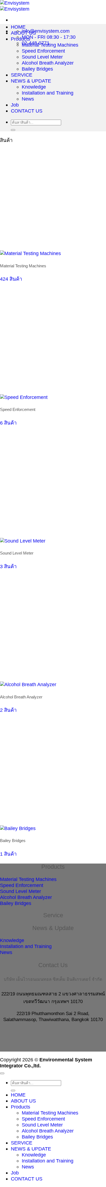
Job (15, 105)
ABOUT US (23, 33)
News (28, 99)
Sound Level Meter (42, 57)
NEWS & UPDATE (31, 81)
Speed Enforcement (43, 51)
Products (20, 39)
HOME (18, 27)
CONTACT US (26, 111)
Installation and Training (47, 93)
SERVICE (21, 75)
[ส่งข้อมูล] (13, 130)
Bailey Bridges (37, 69)
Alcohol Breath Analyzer (48, 63)
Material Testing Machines (50, 45)
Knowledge (34, 87)
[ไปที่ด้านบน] (2, 1073)
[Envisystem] (14, 6)
